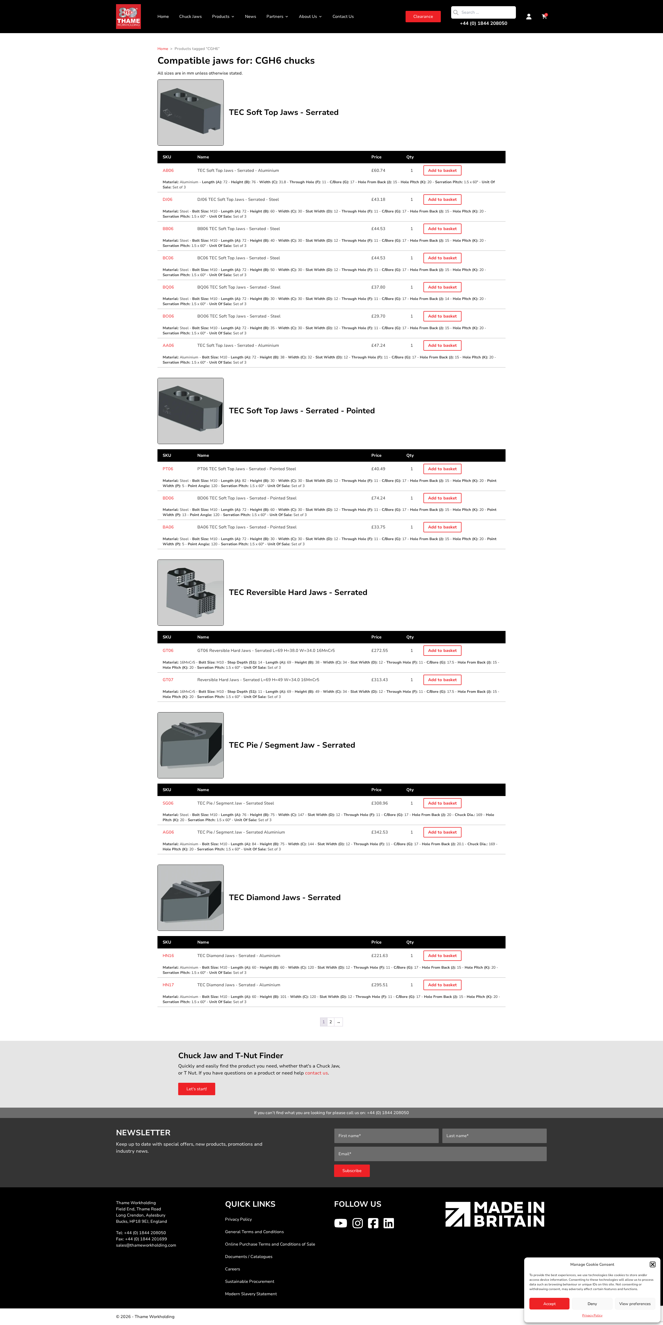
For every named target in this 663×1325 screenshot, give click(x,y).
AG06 (168, 832)
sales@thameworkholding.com (146, 1245)
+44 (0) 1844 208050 (483, 23)
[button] (652, 1264)
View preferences (635, 1303)
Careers (232, 1269)
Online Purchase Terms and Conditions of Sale (270, 1244)
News (250, 16)
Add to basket (442, 170)
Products (220, 16)
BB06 (168, 229)
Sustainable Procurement (249, 1281)
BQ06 (168, 287)
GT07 (168, 680)
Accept (549, 1303)
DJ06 (167, 199)
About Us (308, 16)
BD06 (168, 498)
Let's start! (196, 1089)
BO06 (168, 316)
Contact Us (343, 16)
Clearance (423, 16)
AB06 (168, 170)
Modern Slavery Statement (251, 1294)
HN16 (168, 956)
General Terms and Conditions (254, 1232)
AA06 (168, 345)
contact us (316, 1073)
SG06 (168, 803)
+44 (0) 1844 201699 (146, 1239)
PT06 (168, 469)
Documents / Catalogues (248, 1257)
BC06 (168, 258)
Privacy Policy (592, 1315)
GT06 (168, 650)
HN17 (168, 985)
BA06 (168, 527)
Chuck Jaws (190, 16)
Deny (592, 1303)
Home (163, 16)
